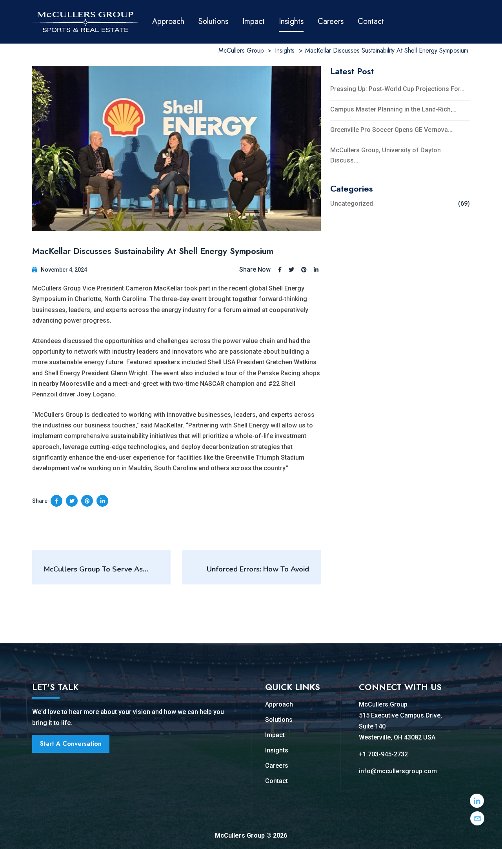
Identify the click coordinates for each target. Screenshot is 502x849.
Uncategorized (351, 203)
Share (39, 501)
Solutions (213, 21)
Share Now (255, 270)
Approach (168, 21)
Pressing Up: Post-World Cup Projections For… (397, 89)
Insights (291, 21)
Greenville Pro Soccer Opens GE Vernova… (391, 129)
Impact (253, 21)
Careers (331, 21)
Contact (371, 21)
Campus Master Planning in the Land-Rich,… (393, 109)
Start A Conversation (71, 743)
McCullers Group (383, 704)
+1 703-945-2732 (383, 754)
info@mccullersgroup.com (398, 771)
